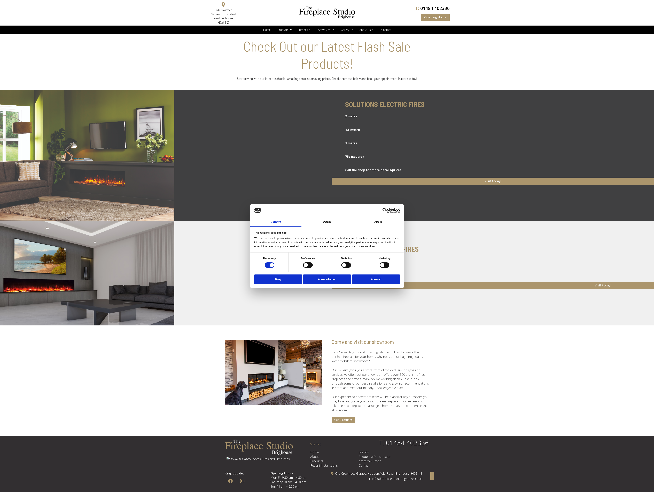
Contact (364, 465)
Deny (278, 279)
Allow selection (327, 279)
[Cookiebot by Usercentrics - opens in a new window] (385, 210)
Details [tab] (327, 221)
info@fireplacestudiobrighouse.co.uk (397, 479)
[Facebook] (230, 481)
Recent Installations (324, 465)
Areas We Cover (370, 461)
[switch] (308, 265)
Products (316, 461)
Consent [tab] (276, 221)
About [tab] (378, 221)
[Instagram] (242, 481)
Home (314, 452)
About (314, 457)
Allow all (376, 279)
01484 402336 (435, 8)
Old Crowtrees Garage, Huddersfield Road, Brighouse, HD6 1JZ (378, 473)
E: (370, 479)
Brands (364, 452)
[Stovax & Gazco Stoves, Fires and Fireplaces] (258, 459)
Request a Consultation (375, 457)
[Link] (327, 12)
